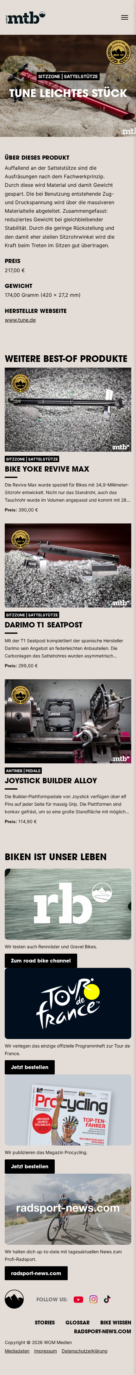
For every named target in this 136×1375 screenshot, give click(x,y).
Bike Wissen (115, 1322)
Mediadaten (17, 1351)
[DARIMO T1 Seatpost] (68, 565)
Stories (45, 1322)
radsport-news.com (36, 1273)
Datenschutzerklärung (85, 1351)
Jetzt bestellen (29, 1067)
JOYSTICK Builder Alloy (51, 780)
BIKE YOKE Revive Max (47, 469)
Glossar (77, 1322)
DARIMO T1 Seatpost (43, 624)
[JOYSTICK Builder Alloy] (68, 721)
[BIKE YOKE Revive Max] (68, 410)
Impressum (45, 1351)
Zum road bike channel (41, 960)
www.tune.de (20, 320)
